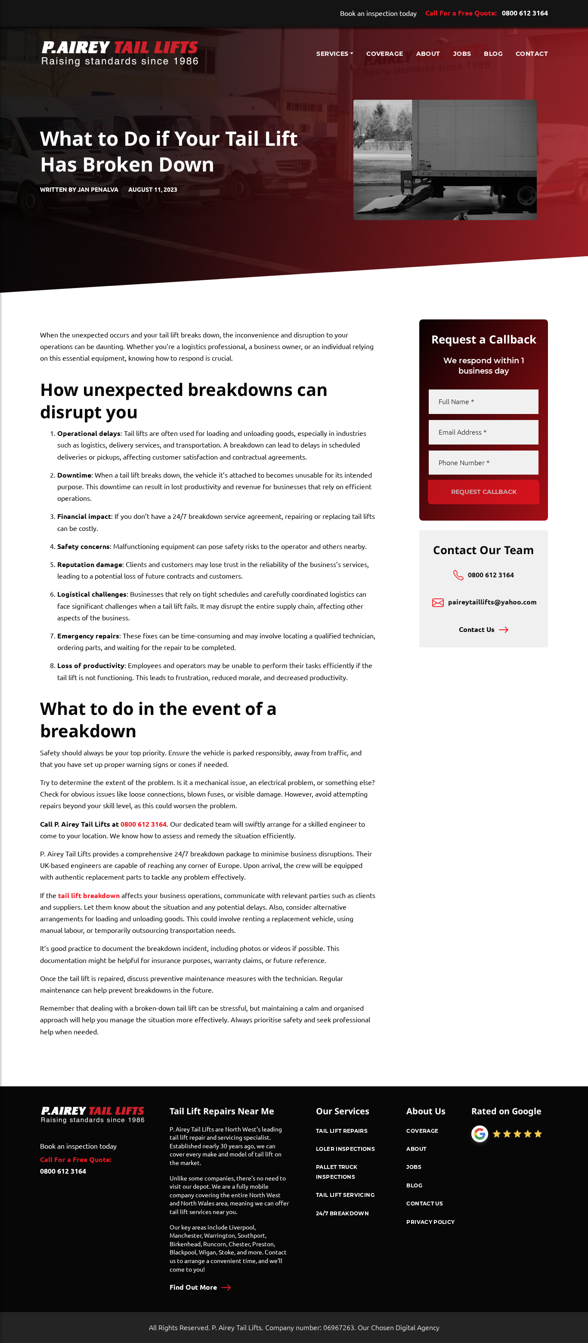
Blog (493, 53)
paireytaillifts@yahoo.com (492, 602)
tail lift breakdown (89, 896)
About (428, 53)
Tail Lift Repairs (342, 1130)
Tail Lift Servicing (345, 1194)
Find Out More (193, 1287)
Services (332, 53)
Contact (532, 53)
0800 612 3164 (525, 13)
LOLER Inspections (345, 1148)
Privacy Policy (430, 1221)
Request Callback (484, 492)
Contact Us (477, 630)
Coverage (384, 53)
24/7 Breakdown (342, 1213)
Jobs (462, 53)
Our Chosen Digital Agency (398, 1327)
